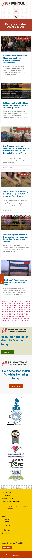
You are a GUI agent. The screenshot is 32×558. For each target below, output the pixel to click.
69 (22, 311)
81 (22, 313)
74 (5, 313)
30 (15, 305)
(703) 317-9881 (5, 501)
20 (19, 303)
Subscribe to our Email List (13, 543)
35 (27, 305)
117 (6, 320)
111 (16, 318)
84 (29, 313)
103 (20, 316)
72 (29, 311)
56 (19, 309)
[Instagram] (9, 533)
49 (2, 309)
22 (24, 303)
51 (7, 309)
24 (29, 303)
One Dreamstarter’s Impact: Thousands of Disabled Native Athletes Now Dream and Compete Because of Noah (16, 149)
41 (12, 307)
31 (17, 305)
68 (19, 311)
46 (24, 307)
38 (5, 307)
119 (12, 320)
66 (15, 311)
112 (19, 318)
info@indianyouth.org (7, 504)
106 (29, 316)
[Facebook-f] (2, 533)
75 (7, 313)
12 (29, 301)
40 (10, 307)
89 (12, 315)
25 (2, 305)
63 (7, 311)
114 (25, 318)
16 (10, 303)
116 (3, 320)
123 (25, 320)
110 (13, 318)
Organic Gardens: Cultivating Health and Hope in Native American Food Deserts (15, 193)
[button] (16, 11)
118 (9, 320)
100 (10, 316)
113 (22, 318)
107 (4, 318)
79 (17, 313)
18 (15, 303)
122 (22, 320)
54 (15, 309)
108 (7, 318)
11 (27, 301)
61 (2, 311)
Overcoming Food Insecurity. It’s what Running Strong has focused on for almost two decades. (15, 237)
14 (5, 303)
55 (17, 309)
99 (7, 316)
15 (7, 303)
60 (29, 309)
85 (2, 315)
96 (29, 315)
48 (29, 307)
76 (10, 313)
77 (12, 313)
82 (24, 313)
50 (5, 309)
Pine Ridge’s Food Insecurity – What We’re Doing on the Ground (16, 282)
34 (24, 305)
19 (17, 303)
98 (5, 316)
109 (10, 318)
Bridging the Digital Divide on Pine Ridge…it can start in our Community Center (15, 105)
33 (22, 305)
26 (5, 305)
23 (27, 303)
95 (27, 315)
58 (24, 309)
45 (22, 307)
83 (27, 313)
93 (22, 315)
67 (17, 311)
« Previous (4, 301)
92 (19, 315)
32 (19, 305)
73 (2, 313)
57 (22, 309)
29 (12, 305)
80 (19, 313)
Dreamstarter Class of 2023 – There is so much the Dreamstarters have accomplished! (15, 59)
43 (17, 307)
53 (12, 309)
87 (7, 315)
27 (7, 305)
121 (18, 320)
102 (16, 316)
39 (7, 307)
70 (24, 311)
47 (27, 307)
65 (12, 311)
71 (27, 311)
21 (22, 303)
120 (15, 320)
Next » (28, 320)
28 (10, 305)
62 (5, 311)
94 (24, 315)
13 (2, 303)
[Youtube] (6, 533)
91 (17, 315)
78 (15, 313)
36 (29, 305)
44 (19, 307)
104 (23, 316)
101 (13, 316)
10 (24, 301)
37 (2, 307)
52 (10, 309)
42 (15, 307)
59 (27, 309)
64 (10, 311)
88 (10, 315)
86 (5, 315)
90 (15, 315)
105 (26, 316)
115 (28, 318)
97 (2, 316)
